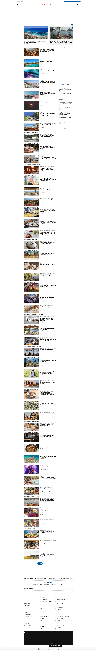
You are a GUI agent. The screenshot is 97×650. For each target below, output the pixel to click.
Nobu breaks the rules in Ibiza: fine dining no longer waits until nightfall (47, 543)
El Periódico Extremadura (28, 616)
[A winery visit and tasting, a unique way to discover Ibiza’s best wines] (31, 555)
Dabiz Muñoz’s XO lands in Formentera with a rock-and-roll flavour (47, 147)
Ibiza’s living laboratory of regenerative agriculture (46, 521)
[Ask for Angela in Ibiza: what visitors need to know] (31, 73)
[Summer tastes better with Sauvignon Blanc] (31, 427)
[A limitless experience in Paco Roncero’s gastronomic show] (31, 298)
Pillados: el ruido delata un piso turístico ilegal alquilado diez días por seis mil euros (65, 123)
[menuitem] (39, 649)
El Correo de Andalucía (27, 605)
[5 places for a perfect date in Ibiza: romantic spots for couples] (31, 480)
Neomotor (59, 620)
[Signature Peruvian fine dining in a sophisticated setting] (31, 255)
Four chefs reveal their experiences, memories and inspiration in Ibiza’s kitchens (47, 393)
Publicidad (40, 584)
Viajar (58, 597)
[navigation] (48, 649)
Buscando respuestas (60, 625)
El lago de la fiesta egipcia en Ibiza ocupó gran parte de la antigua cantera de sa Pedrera (65, 99)
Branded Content (53, 584)
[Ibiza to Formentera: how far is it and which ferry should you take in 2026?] (36, 32)
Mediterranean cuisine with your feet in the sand (47, 329)
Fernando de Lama (43, 469)
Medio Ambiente (60, 618)
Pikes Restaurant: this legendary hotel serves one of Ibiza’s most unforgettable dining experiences (48, 490)
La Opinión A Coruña (43, 595)
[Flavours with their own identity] (31, 405)
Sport (41, 610)
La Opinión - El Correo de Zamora (45, 601)
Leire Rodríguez (26, 43)
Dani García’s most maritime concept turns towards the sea (47, 446)
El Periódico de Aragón (27, 610)
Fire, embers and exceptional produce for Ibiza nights (47, 436)
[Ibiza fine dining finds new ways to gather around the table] (31, 245)
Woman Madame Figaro (61, 599)
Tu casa (58, 623)
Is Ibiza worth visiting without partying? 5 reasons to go (47, 60)
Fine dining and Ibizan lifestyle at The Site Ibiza (48, 361)
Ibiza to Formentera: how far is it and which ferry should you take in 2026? (36, 42)
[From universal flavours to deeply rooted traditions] (31, 202)
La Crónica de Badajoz (27, 625)
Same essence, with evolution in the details (47, 265)
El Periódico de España (27, 614)
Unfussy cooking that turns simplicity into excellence (46, 275)
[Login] (79, 5)
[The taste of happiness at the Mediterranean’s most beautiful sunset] (31, 352)
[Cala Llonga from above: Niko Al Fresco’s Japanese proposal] (31, 416)
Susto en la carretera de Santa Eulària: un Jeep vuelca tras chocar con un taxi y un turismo (65, 94)
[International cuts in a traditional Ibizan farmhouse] (31, 287)
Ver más (40, 563)
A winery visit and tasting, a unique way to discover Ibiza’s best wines (47, 554)
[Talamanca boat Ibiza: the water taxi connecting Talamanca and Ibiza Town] (31, 95)
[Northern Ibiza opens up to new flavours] (31, 384)
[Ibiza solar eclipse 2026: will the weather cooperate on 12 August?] (31, 105)
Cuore (41, 628)
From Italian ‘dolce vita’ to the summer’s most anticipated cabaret (47, 169)
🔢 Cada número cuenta (55, 643)
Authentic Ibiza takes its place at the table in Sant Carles (48, 340)
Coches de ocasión (60, 607)
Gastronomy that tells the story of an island (48, 211)
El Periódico (26, 612)
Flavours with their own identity (47, 403)
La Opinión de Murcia (43, 599)
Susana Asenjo (42, 223)
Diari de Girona (26, 598)
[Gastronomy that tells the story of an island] (31, 212)
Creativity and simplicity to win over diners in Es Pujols (47, 125)
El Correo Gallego (26, 607)
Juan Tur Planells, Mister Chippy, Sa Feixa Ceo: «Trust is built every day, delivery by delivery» (48, 372)
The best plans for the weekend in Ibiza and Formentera (48, 467)
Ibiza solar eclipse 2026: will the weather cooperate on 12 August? (48, 103)
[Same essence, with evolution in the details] (31, 266)
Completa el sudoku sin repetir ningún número (55, 645)
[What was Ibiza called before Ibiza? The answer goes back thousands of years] (31, 52)
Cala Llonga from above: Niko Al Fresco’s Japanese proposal (47, 414)
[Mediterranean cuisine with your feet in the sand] (31, 330)
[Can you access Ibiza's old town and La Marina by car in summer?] (31, 84)
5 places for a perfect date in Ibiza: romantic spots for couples (48, 478)
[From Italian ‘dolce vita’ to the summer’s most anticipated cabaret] (31, 170)
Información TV (42, 618)
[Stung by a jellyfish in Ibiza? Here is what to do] (31, 459)
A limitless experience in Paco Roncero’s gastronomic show (47, 297)
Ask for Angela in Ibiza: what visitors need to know (47, 71)
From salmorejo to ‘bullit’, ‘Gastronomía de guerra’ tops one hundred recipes (48, 179)
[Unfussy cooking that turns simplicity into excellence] (31, 277)
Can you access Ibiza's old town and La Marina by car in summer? (48, 82)
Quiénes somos (35, 584)
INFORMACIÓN (26, 623)
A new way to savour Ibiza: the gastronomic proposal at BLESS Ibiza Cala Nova (47, 233)
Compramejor (59, 611)
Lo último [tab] (68, 84)
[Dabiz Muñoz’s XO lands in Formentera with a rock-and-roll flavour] (31, 148)
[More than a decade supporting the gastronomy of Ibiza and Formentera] (31, 309)
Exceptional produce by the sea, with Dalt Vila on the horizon (47, 532)
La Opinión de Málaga (44, 597)
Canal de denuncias (60, 584)
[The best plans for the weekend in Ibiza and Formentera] (31, 469)
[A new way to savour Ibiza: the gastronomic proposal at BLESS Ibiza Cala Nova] (31, 234)
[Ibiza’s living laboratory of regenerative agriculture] (31, 523)
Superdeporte (42, 612)
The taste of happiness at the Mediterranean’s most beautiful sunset (47, 350)
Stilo (58, 595)
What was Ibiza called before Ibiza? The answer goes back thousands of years (47, 50)
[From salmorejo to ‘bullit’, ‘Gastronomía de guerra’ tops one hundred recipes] (31, 180)
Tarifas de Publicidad (47, 584)
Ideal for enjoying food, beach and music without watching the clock (48, 222)
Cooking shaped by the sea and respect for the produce (47, 190)
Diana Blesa (42, 127)
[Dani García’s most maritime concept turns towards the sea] (31, 448)
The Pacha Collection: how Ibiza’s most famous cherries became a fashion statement (61, 42)
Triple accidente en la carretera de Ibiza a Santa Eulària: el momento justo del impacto (65, 103)
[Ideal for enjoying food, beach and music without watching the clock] (31, 223)
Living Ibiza (51, 40)
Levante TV (42, 620)
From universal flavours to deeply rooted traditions (48, 200)
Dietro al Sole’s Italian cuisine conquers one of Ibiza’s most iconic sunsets (47, 500)
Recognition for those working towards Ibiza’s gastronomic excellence (47, 319)
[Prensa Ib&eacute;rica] (69, 588)
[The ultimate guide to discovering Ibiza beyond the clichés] (31, 138)
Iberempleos (59, 614)
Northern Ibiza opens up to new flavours (47, 383)
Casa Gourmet (59, 605)
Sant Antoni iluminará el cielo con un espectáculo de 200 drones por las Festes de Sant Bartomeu (65, 113)
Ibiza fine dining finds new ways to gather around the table (47, 243)
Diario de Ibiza (26, 601)
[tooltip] (55, 644)
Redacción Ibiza (42, 149)
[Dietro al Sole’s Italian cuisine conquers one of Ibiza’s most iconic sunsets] (31, 501)
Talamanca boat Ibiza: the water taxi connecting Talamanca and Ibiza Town (47, 93)
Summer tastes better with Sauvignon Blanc (46, 425)
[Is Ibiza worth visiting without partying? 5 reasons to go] (31, 63)
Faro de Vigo (26, 621)
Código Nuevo (59, 609)
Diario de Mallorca (27, 603)
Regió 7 (41, 608)
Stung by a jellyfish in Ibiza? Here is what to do (48, 457)
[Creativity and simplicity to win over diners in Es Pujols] (31, 127)
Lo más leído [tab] (63, 84)
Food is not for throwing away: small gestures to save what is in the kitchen (48, 512)
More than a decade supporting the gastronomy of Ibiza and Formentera (47, 308)
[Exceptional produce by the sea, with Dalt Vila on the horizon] (31, 534)
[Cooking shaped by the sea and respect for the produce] (31, 191)
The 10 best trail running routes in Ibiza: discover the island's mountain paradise (48, 114)
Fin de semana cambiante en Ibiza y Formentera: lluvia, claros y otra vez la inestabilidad (65, 118)
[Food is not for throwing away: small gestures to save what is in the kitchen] (31, 512)
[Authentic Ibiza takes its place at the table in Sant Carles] (31, 341)
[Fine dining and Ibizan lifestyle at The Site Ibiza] (31, 362)
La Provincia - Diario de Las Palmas (46, 603)
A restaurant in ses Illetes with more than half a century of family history (48, 158)
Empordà (25, 619)
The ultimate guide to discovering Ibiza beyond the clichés (48, 136)
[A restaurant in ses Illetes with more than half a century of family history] (31, 159)
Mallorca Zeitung (43, 606)
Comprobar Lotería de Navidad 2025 (63, 616)
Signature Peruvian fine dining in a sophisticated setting (48, 254)
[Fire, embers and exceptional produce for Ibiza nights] (31, 437)
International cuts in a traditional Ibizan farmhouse (48, 286)
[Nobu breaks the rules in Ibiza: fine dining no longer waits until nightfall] (31, 544)
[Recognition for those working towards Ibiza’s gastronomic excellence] (31, 320)
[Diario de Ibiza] (20, 1)
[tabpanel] (65, 106)
